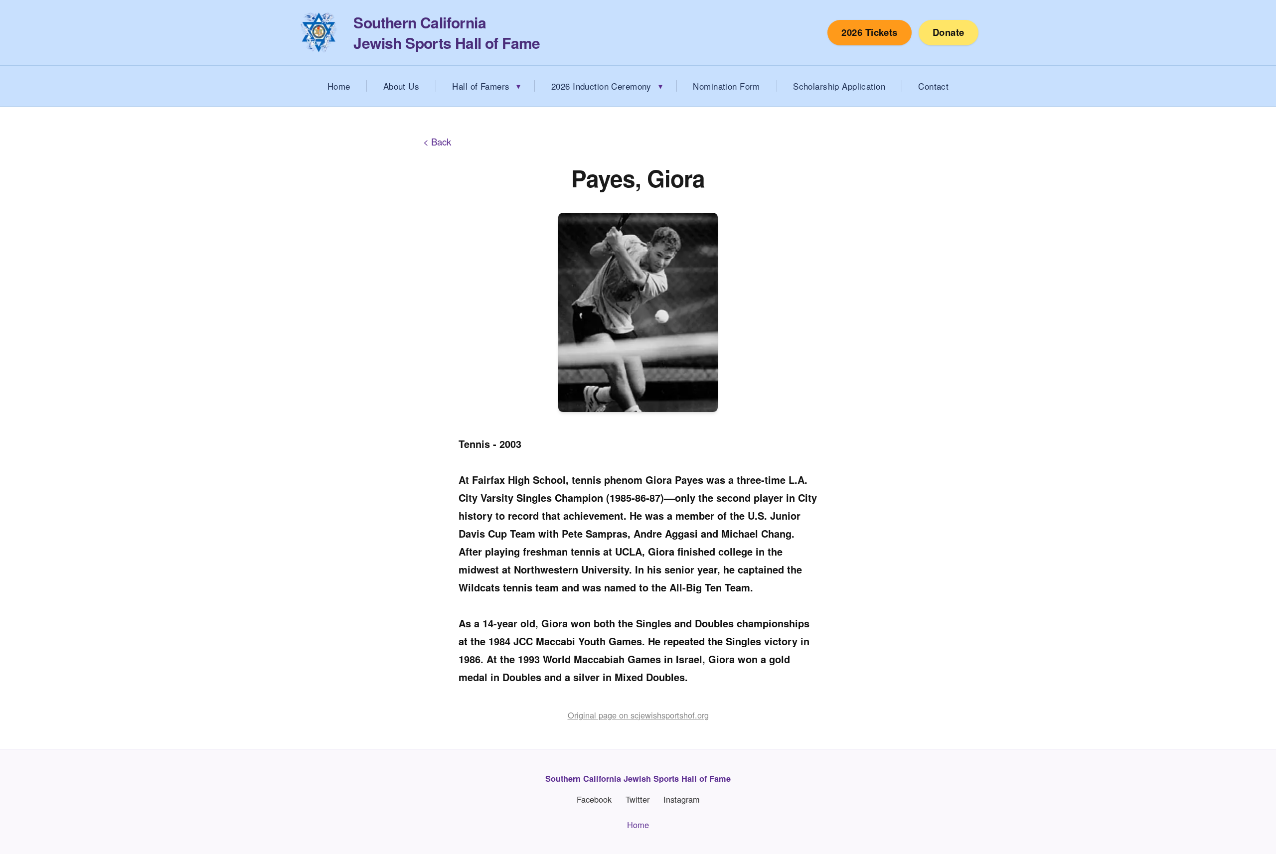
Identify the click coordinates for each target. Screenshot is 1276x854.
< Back (437, 141)
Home (338, 86)
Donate (948, 32)
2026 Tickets (869, 32)
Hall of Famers (480, 86)
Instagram (681, 799)
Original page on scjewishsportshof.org (638, 715)
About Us (401, 86)
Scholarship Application (839, 86)
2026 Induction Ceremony (601, 86)
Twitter (637, 799)
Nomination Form (726, 86)
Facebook (594, 799)
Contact (933, 86)
